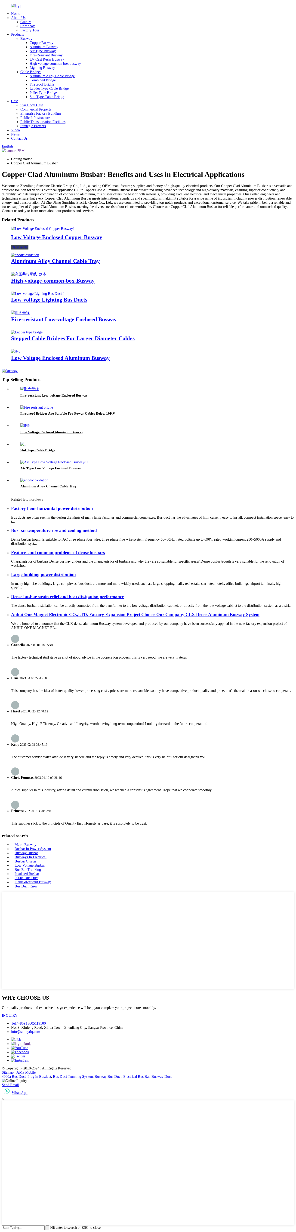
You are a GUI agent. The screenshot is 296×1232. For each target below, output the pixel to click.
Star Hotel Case (31, 105)
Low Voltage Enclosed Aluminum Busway (60, 358)
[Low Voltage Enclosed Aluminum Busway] (15, 351)
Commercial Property (36, 109)
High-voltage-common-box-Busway (53, 281)
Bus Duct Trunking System (73, 1076)
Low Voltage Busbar (30, 865)
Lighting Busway (42, 68)
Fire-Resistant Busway (46, 55)
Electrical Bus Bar (136, 1076)
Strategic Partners (33, 126)
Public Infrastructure (35, 118)
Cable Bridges (30, 72)
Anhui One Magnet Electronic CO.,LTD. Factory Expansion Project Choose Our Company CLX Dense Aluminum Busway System (135, 614)
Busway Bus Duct (108, 1076)
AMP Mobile (26, 1072)
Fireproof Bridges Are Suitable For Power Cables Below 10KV (67, 413)
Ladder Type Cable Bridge (49, 88)
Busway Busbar (26, 853)
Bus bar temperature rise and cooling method (54, 530)
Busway (26, 38)
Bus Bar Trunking (28, 870)
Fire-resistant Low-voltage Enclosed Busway (64, 319)
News (15, 134)
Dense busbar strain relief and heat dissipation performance (67, 596)
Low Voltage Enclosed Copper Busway (56, 237)
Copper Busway (41, 43)
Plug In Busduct (39, 1076)
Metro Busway (25, 845)
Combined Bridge (43, 80)
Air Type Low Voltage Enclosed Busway (50, 468)
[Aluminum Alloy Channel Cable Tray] (25, 255)
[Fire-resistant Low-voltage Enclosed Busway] (20, 313)
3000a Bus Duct (26, 878)
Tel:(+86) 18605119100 (28, 1023)
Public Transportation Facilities (42, 122)
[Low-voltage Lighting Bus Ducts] (38, 294)
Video (15, 130)
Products (17, 34)
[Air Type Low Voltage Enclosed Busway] (54, 462)
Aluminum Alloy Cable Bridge (52, 76)
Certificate (27, 26)
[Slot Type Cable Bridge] (23, 444)
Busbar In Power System (33, 849)
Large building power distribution (43, 574)
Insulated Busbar (27, 874)
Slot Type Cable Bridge (47, 97)
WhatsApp (20, 1093)
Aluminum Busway (44, 47)
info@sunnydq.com (25, 1032)
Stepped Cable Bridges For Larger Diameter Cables (73, 338)
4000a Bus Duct (14, 1076)
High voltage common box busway (55, 63)
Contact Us (19, 138)
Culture (25, 22)
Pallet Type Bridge (43, 93)
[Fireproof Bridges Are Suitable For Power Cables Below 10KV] (36, 407)
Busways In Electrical (30, 857)
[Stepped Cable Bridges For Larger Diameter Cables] (27, 332)
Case (14, 101)
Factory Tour (29, 30)
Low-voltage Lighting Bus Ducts (49, 300)
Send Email (10, 1085)
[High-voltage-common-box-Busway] (28, 274)
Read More (20, 247)
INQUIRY (10, 1015)
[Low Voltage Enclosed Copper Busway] (43, 229)
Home (15, 13)
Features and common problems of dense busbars (58, 552)
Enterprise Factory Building (40, 113)
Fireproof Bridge (42, 84)
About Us (18, 18)
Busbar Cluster (25, 861)
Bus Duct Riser (26, 886)
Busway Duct (161, 1076)
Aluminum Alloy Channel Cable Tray (55, 261)
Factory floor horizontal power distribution (52, 508)
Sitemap (8, 1072)
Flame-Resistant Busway (33, 882)
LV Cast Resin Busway (47, 59)
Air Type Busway (43, 51)
